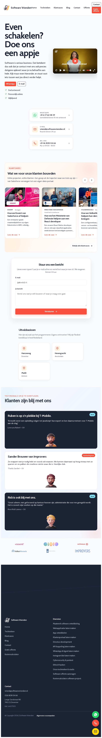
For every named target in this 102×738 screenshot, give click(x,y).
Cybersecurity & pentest (63, 660)
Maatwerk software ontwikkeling (66, 624)
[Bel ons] (95, 723)
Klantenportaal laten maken (64, 637)
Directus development (62, 642)
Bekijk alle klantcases (81, 246)
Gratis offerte (96, 10)
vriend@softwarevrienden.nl (16, 691)
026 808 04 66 (11, 695)
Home (34, 8)
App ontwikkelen (60, 633)
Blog (68, 8)
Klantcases (58, 8)
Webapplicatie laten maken (64, 628)
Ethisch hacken (59, 665)
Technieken (45, 8)
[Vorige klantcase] (85, 180)
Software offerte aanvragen (64, 674)
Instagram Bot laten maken (64, 656)
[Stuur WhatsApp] (95, 714)
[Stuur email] (95, 731)
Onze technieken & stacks (63, 669)
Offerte (87, 8)
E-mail (22, 84)
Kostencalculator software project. (67, 678)
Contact (77, 8)
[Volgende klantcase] (91, 180)
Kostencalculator (12, 654)
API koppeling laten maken (64, 646)
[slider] (69, 70)
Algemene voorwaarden (46, 715)
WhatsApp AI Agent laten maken (66, 651)
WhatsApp (10, 84)
